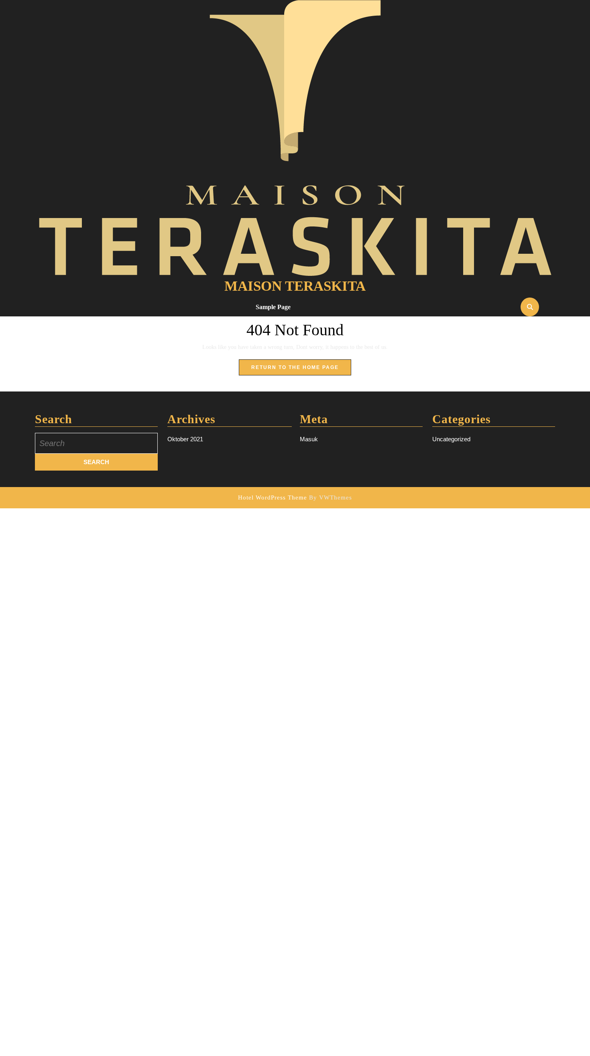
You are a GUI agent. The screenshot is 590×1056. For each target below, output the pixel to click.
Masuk (309, 439)
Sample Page (273, 307)
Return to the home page (301, 369)
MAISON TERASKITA (295, 286)
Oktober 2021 (185, 439)
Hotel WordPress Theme (272, 497)
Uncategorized (451, 439)
